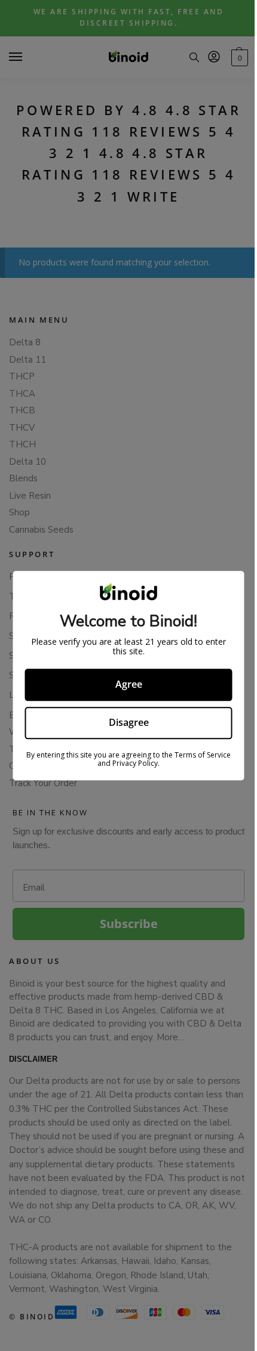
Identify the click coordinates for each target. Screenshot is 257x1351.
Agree (124, 684)
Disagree (124, 722)
